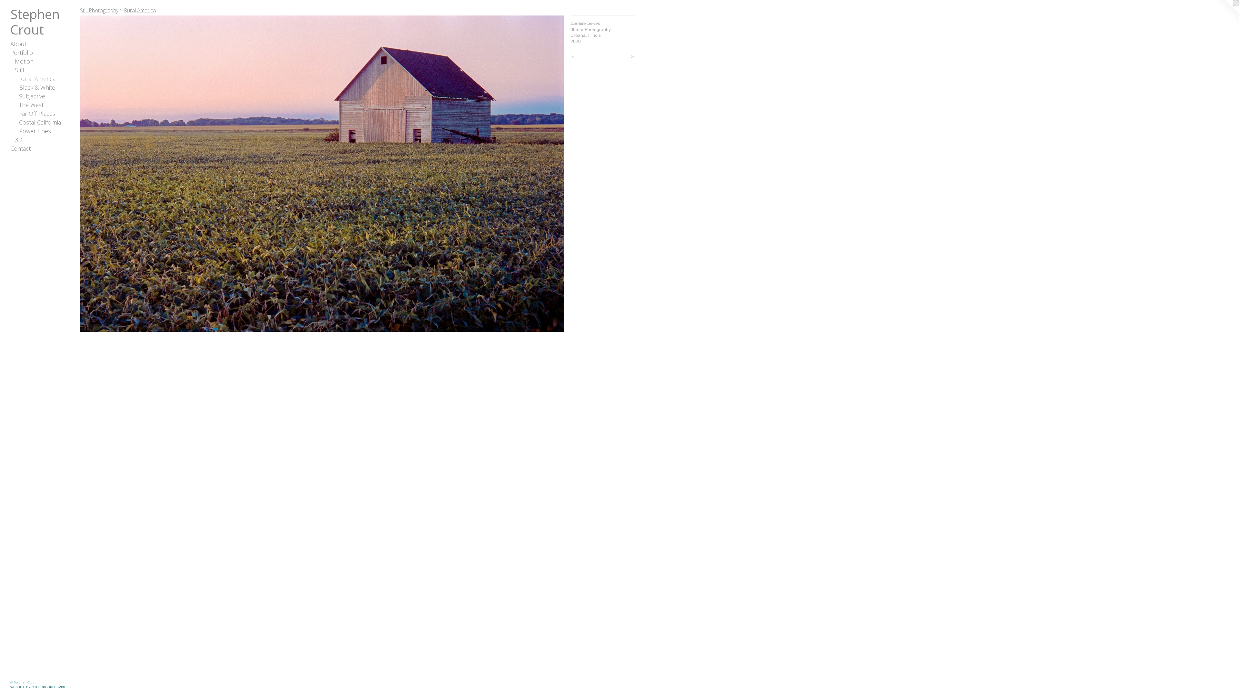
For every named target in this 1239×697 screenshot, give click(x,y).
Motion (24, 61)
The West (31, 105)
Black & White (37, 87)
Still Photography (99, 10)
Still (19, 70)
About (18, 44)
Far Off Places (37, 113)
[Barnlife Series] (322, 173)
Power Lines (35, 131)
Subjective (32, 96)
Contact (20, 148)
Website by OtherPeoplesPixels (40, 687)
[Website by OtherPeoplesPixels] (1226, 13)
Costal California (40, 122)
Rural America (37, 79)
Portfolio (21, 52)
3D (18, 140)
